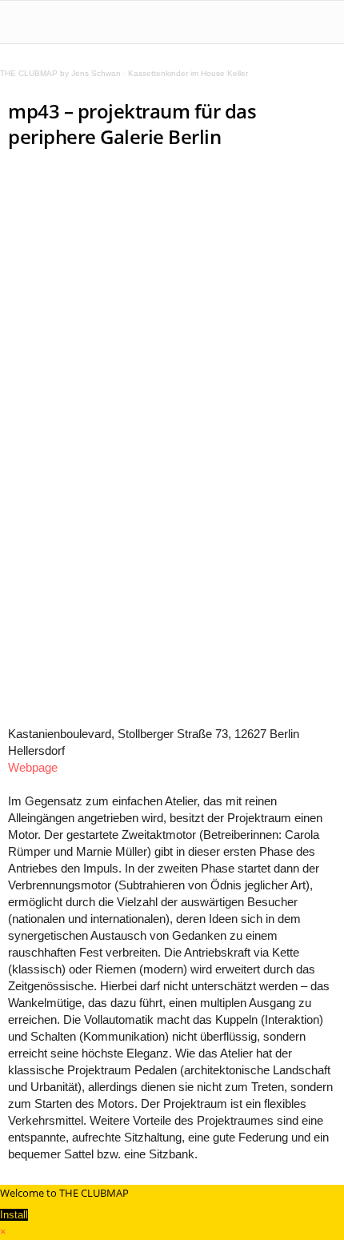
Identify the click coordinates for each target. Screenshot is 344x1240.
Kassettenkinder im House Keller (188, 73)
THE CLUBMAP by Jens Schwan (60, 73)
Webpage (33, 767)
